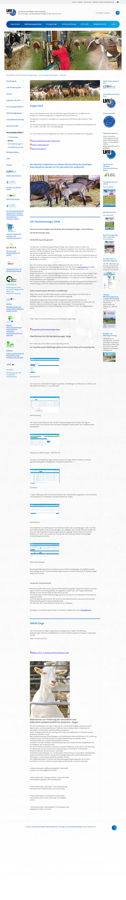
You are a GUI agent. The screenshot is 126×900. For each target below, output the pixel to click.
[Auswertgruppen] (44, 519)
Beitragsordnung (12, 152)
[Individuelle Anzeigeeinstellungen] (44, 373)
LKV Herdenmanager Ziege (16, 144)
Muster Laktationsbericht (40, 145)
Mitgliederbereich (100, 24)
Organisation (15, 24)
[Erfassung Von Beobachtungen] (44, 449)
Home (74, 2)
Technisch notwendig (3, 866)
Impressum (87, 2)
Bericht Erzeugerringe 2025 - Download (110, 236)
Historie (9, 94)
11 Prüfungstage (13, 137)
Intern (113, 24)
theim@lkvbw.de (85, 610)
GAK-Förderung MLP (13, 87)
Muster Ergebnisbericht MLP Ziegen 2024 (46, 141)
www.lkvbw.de (83, 267)
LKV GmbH (85, 24)
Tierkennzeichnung (69, 24)
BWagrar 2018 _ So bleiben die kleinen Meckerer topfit (50, 653)
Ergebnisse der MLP (13, 100)
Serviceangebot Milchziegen (48, 75)
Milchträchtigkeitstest (14, 113)
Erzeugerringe (51, 24)
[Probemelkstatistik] (44, 412)
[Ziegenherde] (66, 100)
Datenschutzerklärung (106, 2)
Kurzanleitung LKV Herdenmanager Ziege (46, 329)
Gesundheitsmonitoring (15, 119)
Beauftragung (11, 81)
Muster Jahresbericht (39, 149)
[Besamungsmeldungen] (44, 559)
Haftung (95, 2)
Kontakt (80, 2)
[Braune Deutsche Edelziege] (66, 207)
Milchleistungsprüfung (33, 24)
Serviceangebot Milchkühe (15, 107)
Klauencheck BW (12, 126)
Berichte (63, 75)
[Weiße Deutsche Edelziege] (50, 717)
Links (8, 159)
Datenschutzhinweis (5, 899)
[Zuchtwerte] (44, 484)
